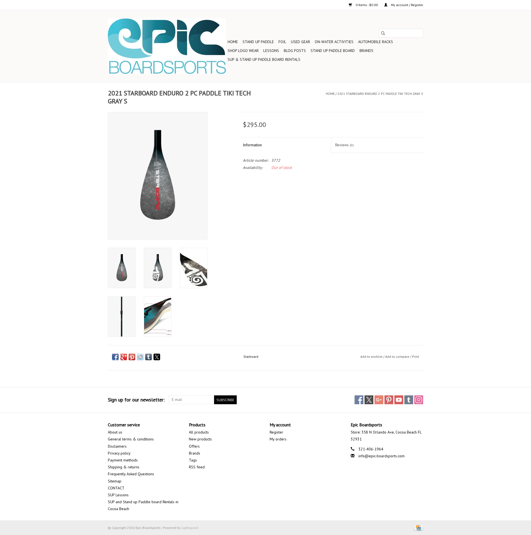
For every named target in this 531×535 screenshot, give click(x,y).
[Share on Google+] (123, 357)
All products (199, 432)
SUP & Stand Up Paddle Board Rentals (264, 59)
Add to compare (397, 356)
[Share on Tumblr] (148, 357)
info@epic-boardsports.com (381, 455)
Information (252, 144)
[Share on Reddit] (140, 357)
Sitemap (114, 481)
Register (276, 432)
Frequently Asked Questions (131, 473)
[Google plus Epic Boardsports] (378, 399)
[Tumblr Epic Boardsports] (408, 399)
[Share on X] (156, 357)
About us (115, 432)
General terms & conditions (131, 439)
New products (200, 439)
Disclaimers (117, 446)
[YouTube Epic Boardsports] (398, 399)
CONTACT (116, 488)
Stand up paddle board (333, 50)
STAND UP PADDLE (258, 41)
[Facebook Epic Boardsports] (359, 399)
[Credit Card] (417, 527)
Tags (193, 460)
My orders (278, 439)
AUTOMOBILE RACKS (375, 41)
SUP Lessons (118, 494)
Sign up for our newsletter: (136, 400)
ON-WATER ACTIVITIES (334, 41)
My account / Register (406, 5)
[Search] (383, 33)
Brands (366, 50)
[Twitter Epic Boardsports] (369, 399)
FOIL (282, 41)
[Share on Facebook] (115, 357)
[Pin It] (132, 357)
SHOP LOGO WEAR (243, 50)
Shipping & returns (123, 466)
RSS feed (197, 466)
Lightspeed (189, 528)
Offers (194, 446)
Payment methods (123, 460)
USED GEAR (300, 41)
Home (233, 41)
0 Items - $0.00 (367, 5)
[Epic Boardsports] (167, 46)
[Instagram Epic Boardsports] (418, 399)
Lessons (271, 50)
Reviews (344, 144)
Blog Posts (295, 50)
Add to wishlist (371, 356)
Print (415, 356)
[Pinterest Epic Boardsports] (388, 399)
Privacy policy (119, 453)
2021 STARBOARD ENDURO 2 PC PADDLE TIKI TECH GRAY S (380, 94)
